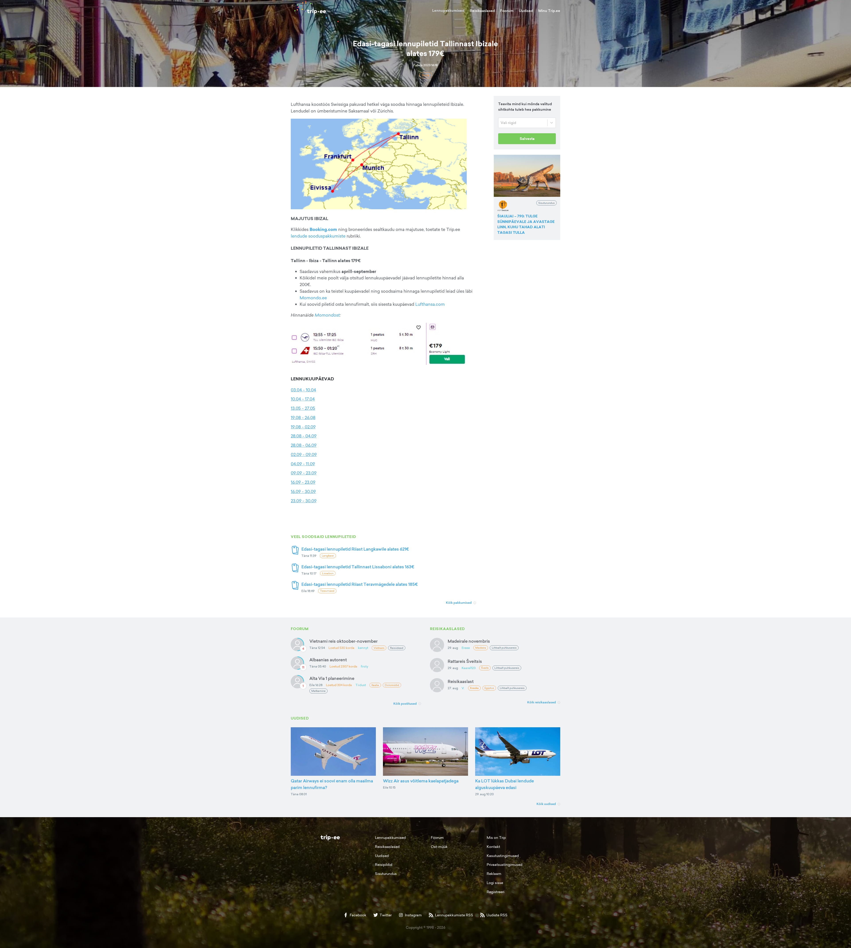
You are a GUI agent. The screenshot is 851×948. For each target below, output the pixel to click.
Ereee (466, 648)
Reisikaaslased (482, 10)
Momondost (327, 315)
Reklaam (494, 873)
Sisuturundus (386, 873)
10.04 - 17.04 (303, 399)
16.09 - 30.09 (303, 491)
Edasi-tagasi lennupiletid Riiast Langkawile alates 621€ (355, 549)
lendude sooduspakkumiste (318, 236)
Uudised (526, 10)
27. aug (453, 688)
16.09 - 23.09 (303, 482)
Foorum (506, 10)
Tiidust (360, 685)
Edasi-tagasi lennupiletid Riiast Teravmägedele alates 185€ (359, 584)
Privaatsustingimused (504, 864)
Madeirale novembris (469, 641)
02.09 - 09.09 (304, 454)
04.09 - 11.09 (303, 464)
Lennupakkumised (448, 10)
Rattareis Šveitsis (465, 661)
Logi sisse (495, 882)
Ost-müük (439, 846)
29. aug (453, 648)
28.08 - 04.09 (303, 436)
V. (463, 688)
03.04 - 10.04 (303, 390)
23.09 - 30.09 (303, 501)
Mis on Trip (496, 837)
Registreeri (495, 891)
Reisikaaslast (461, 681)
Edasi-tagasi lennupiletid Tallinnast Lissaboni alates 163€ (357, 567)
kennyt (363, 648)
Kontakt (493, 846)
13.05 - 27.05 (303, 408)
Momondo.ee (313, 298)
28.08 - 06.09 (303, 445)
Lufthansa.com (430, 304)
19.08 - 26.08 (303, 417)
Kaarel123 (469, 668)
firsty (364, 666)
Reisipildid (383, 864)
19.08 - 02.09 (303, 427)
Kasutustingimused (503, 855)
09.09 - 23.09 (303, 473)
